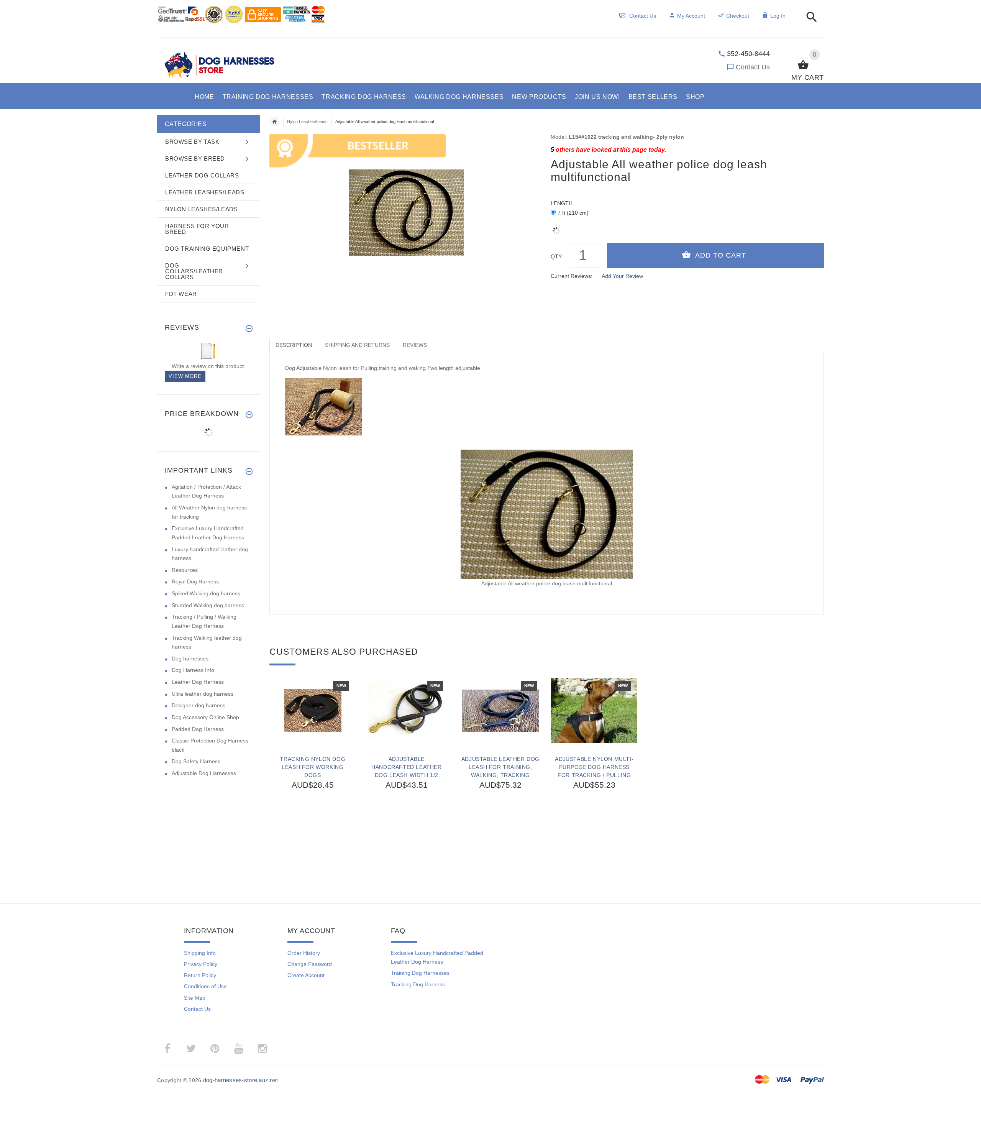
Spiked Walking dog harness (206, 593)
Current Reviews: (571, 276)
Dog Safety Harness (196, 761)
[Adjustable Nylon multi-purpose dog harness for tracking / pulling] (594, 710)
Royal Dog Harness (195, 581)
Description (294, 345)
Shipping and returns (357, 345)
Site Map (194, 998)
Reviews (415, 345)
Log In (778, 16)
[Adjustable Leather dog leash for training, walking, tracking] (500, 710)
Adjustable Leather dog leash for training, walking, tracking (500, 767)
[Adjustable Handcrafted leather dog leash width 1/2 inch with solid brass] (406, 710)
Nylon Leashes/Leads (307, 121)
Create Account (306, 975)
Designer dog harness (198, 705)
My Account (691, 16)
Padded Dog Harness (198, 729)
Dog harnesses (190, 658)
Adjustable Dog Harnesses (204, 773)
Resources (185, 570)
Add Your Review (622, 276)
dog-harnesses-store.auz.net (240, 1080)
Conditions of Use (205, 986)
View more (185, 376)
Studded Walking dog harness (208, 605)
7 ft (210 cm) (573, 213)
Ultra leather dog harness (202, 694)
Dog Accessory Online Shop (205, 717)
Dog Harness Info (193, 670)
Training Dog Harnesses (420, 973)
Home (274, 122)
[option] (312, 770)
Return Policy (200, 975)
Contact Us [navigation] (642, 16)
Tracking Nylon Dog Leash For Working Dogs (312, 767)
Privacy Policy (200, 964)
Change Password (309, 964)
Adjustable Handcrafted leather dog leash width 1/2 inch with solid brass (406, 767)
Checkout (737, 16)
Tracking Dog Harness (418, 984)
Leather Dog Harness (198, 682)
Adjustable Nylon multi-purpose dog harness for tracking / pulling (594, 767)
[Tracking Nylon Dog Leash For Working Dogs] (312, 710)
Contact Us (753, 67)
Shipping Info (200, 953)
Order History (303, 953)
